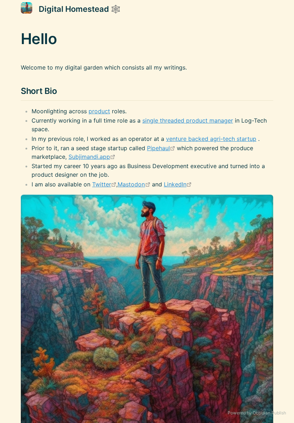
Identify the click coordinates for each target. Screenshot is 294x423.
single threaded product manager (187, 120)
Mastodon (131, 184)
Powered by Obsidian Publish (257, 412)
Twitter (101, 184)
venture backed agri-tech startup (211, 138)
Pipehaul (158, 148)
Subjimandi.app (89, 156)
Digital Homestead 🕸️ (79, 9)
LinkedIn (175, 184)
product (99, 111)
